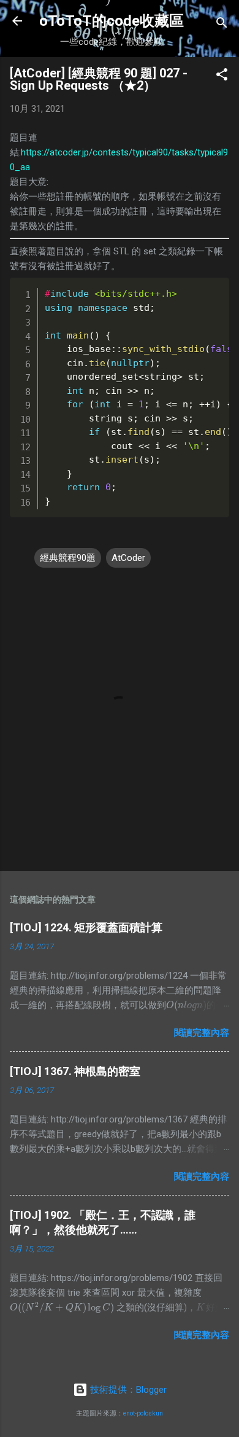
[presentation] (62, 1307)
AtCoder (128, 557)
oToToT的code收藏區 (111, 20)
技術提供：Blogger (127, 1389)
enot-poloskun (143, 1413)
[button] (221, 76)
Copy (194, 288)
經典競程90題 (68, 557)
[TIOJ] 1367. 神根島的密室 (75, 1071)
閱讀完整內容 (201, 1032)
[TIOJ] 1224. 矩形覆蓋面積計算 (86, 927)
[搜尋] (221, 25)
